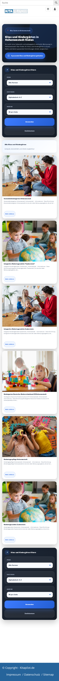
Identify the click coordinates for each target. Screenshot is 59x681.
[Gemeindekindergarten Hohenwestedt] (29, 175)
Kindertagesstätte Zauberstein (14, 525)
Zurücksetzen (29, 131)
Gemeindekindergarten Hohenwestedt (17, 199)
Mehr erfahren (9, 214)
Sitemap (48, 674)
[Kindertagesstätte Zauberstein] (29, 501)
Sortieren (10, 92)
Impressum (13, 674)
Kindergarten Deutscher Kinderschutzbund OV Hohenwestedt (25, 394)
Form (9, 77)
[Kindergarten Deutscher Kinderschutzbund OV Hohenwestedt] (29, 371)
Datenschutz (32, 674)
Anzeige (10, 106)
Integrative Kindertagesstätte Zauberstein (19, 329)
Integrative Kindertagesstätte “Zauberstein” (19, 264)
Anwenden (29, 122)
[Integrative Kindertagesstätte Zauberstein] (29, 306)
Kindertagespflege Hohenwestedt (15, 459)
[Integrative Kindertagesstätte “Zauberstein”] (29, 241)
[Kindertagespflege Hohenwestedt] (29, 436)
